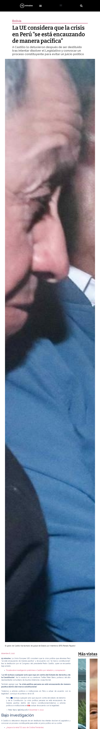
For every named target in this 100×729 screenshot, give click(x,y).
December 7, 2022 (36, 710)
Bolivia (16, 21)
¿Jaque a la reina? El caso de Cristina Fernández (25, 727)
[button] (40, 6)
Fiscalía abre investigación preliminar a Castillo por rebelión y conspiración (35, 670)
